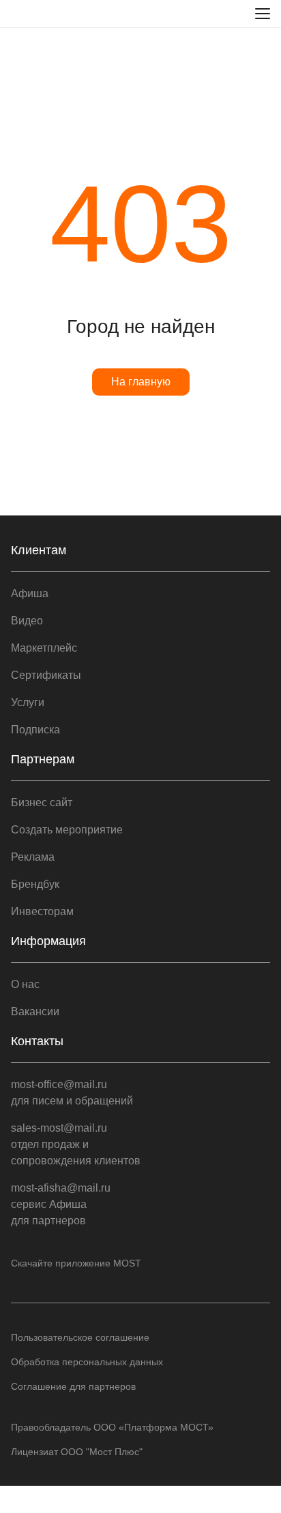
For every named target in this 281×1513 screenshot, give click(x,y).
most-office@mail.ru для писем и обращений (72, 1092)
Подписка (35, 729)
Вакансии (35, 1011)
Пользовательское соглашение (80, 1337)
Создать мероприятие (67, 829)
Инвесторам (42, 911)
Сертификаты (46, 675)
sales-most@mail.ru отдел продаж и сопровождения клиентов (75, 1144)
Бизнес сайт (41, 802)
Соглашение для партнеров (73, 1386)
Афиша (29, 593)
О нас (25, 984)
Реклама (33, 857)
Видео (27, 620)
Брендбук (35, 884)
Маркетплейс (44, 648)
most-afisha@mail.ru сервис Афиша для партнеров (60, 1204)
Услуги (27, 702)
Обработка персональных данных (87, 1361)
